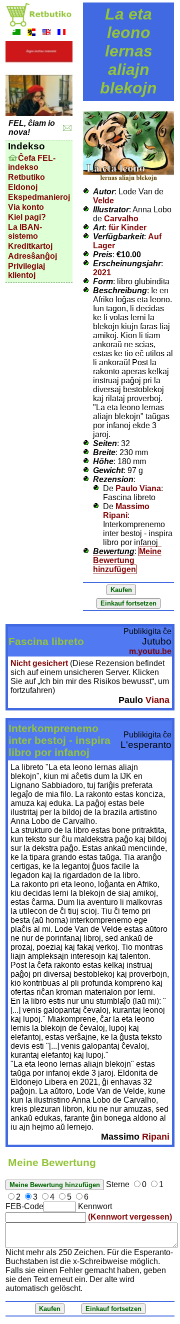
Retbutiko (26, 177)
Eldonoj (23, 187)
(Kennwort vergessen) (130, 1217)
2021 (102, 272)
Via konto (26, 207)
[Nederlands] (31, 33)
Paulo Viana (138, 488)
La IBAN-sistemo (25, 231)
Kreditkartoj (30, 246)
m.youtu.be (150, 651)
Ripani (156, 1137)
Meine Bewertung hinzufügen (127, 560)
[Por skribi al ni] (67, 128)
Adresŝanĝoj (32, 256)
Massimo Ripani (126, 511)
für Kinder (127, 227)
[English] (46, 33)
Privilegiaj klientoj (26, 270)
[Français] (61, 33)
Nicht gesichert (39, 663)
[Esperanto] (16, 33)
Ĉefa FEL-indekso (32, 162)
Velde (103, 200)
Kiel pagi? (27, 217)
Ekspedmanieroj (39, 197)
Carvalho (121, 218)
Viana (158, 700)
